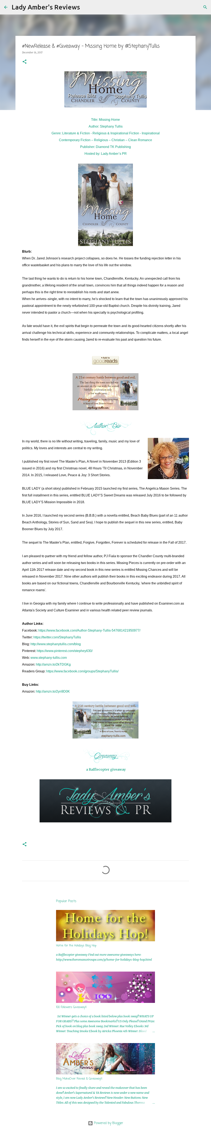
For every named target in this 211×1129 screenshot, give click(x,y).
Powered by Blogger (108, 1123)
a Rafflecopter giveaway (106, 769)
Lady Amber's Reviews (46, 7)
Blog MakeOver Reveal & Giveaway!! (79, 1079)
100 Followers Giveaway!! (71, 1007)
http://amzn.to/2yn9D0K (53, 691)
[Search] (85, 7)
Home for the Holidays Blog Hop (76, 946)
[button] (24, 62)
